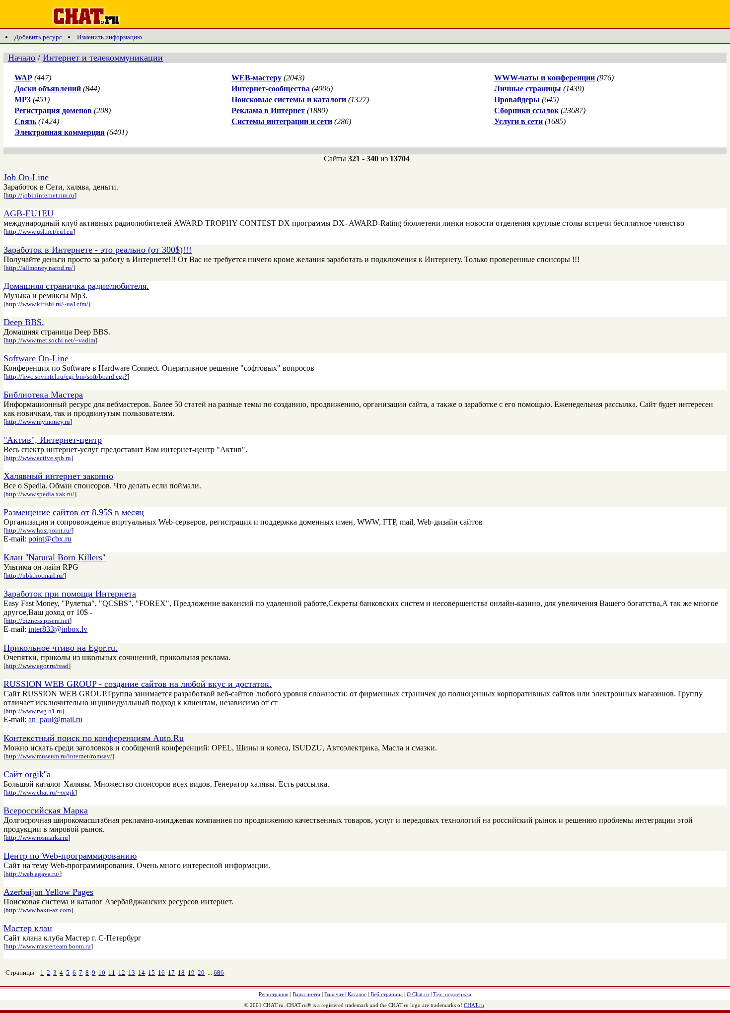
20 (201, 972)
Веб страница (386, 994)
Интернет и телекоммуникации (103, 58)
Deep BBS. (23, 322)
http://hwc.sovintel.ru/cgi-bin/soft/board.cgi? (66, 376)
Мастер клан (27, 928)
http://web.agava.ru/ (32, 874)
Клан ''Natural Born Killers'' (54, 557)
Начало (21, 58)
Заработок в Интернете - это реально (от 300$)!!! (97, 250)
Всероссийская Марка (45, 810)
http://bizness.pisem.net (37, 620)
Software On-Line (36, 358)
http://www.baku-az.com (38, 910)
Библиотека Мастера (43, 395)
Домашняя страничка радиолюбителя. (76, 286)
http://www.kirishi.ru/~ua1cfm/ (46, 304)
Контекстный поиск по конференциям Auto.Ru (93, 738)
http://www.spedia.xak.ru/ (39, 494)
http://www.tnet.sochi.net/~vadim (50, 340)
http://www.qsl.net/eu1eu (39, 231)
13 (131, 972)
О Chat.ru (418, 994)
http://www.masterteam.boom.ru (48, 946)
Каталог (357, 994)
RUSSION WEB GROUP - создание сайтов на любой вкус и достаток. (137, 684)
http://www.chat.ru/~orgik (40, 792)
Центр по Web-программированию (70, 856)
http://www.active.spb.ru (38, 458)
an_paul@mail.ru (55, 719)
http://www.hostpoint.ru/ (38, 530)
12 (121, 972)
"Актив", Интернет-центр (52, 440)
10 (101, 972)
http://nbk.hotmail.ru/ (34, 575)
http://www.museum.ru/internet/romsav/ (58, 756)
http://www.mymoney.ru (37, 421)
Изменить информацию (109, 37)
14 (141, 972)
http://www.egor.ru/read (37, 666)
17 (171, 972)
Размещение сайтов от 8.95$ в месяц (73, 512)
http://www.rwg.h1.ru (33, 711)
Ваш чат (334, 994)
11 (111, 972)
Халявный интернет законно (58, 476)
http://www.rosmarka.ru (36, 837)
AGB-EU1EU (28, 213)
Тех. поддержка (452, 994)
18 (181, 972)
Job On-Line (26, 177)
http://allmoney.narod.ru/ (39, 267)
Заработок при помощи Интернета (69, 594)
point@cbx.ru (50, 539)
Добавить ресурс (38, 37)
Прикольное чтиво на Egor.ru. (60, 648)
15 (151, 972)
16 (161, 972)
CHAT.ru (474, 1005)
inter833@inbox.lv (57, 629)
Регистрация (274, 994)
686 (219, 972)
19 (191, 972)
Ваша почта (306, 994)
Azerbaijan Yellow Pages (48, 892)
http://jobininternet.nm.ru (39, 195)
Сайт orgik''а (27, 774)
